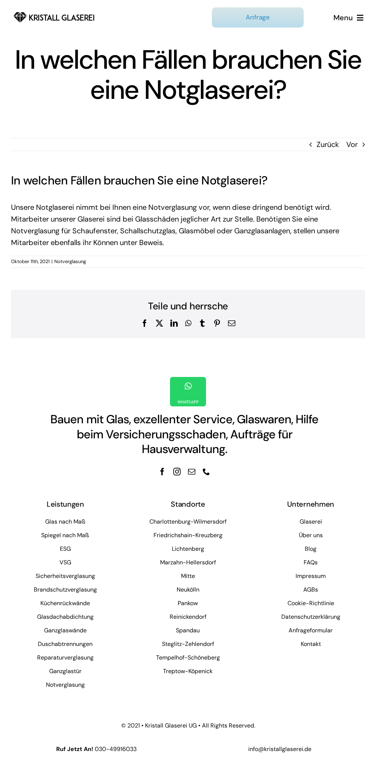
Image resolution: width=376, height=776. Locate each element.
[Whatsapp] (188, 391)
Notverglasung (70, 261)
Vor (352, 144)
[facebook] (162, 471)
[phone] (206, 471)
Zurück (328, 144)
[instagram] (177, 471)
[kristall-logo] (54, 13)
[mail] (191, 471)
